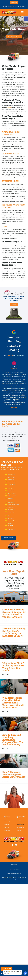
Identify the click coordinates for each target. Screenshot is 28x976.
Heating (7, 824)
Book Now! (6, 968)
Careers (23, 6)
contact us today (9, 279)
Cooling (7, 827)
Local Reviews (11, 6)
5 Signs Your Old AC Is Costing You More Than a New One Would (13, 667)
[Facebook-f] (12, 845)
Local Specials (18, 6)
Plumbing (7, 821)
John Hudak (14, 367)
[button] (26, 18)
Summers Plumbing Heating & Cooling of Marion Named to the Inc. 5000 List (13, 613)
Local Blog (5, 6)
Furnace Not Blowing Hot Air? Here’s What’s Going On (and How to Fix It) (13, 632)
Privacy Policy (14, 864)
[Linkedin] (15, 845)
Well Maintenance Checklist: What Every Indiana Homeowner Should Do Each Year (13, 702)
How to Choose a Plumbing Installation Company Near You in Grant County (13, 739)
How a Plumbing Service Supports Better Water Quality (13, 774)
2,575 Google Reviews (18, 355)
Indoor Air (7, 830)
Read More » (5, 621)
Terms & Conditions (14, 869)
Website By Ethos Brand (16, 879)
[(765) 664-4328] (1, 973)
